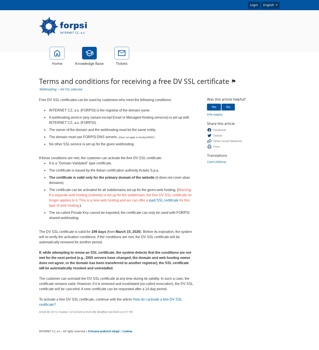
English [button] (269, 5)
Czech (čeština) (216, 162)
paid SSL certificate (164, 200)
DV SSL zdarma (71, 89)
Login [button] (254, 5)
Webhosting (48, 89)
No (228, 107)
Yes (214, 107)
